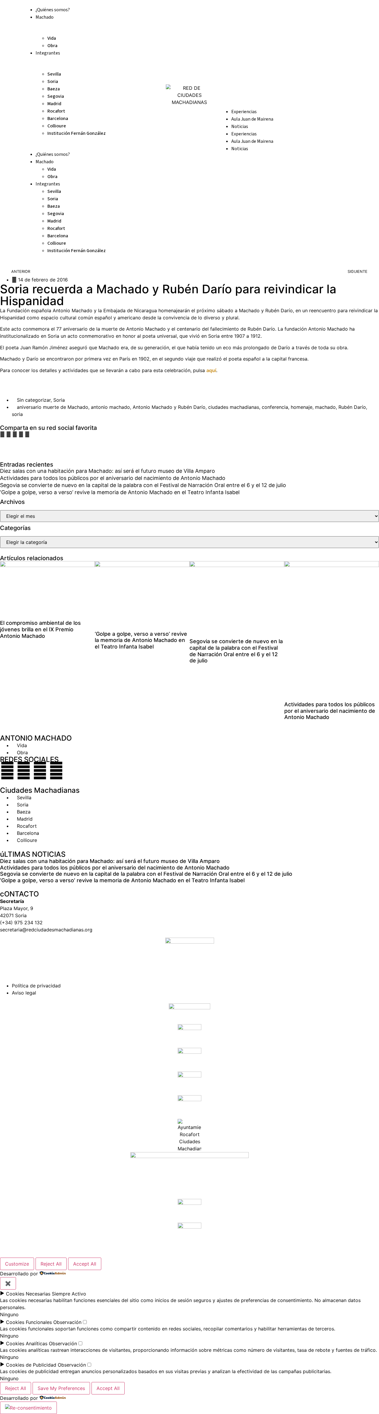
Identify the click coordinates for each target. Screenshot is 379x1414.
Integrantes (48, 53)
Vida (51, 38)
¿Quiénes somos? (53, 10)
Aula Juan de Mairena (252, 119)
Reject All (51, 1264)
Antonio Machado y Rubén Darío (169, 407)
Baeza (53, 89)
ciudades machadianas (233, 407)
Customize (17, 1264)
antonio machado (110, 407)
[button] (2, 434)
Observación (67, 1322)
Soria (52, 81)
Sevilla (54, 74)
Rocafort (56, 111)
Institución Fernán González (76, 133)
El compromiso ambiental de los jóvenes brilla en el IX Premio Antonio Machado (40, 629)
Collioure (56, 126)
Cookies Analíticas (26, 1343)
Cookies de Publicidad (31, 1364)
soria (17, 414)
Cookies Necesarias (28, 1293)
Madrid (54, 103)
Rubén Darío (352, 407)
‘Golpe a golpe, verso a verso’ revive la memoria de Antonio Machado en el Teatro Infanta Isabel (120, 492)
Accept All (84, 1264)
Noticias (239, 126)
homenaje (301, 407)
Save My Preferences (61, 1388)
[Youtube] (56, 770)
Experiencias (244, 111)
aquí (211, 370)
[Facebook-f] (7, 770)
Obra (52, 45)
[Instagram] (40, 770)
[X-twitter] (23, 770)
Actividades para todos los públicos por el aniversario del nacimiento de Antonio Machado (112, 478)
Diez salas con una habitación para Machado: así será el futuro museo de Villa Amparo (107, 471)
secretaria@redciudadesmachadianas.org (46, 930)
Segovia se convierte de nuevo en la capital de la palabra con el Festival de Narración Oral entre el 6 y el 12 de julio (143, 485)
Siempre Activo (69, 1293)
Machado (45, 17)
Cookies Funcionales (29, 1322)
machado (325, 407)
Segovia (55, 96)
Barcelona (57, 118)
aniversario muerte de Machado (52, 407)
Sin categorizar (34, 400)
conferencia (275, 407)
